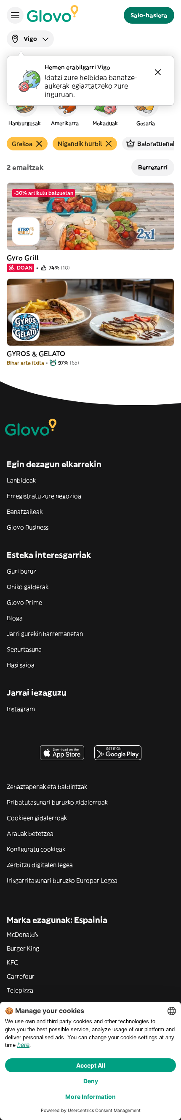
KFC (12, 962)
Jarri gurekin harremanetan (45, 634)
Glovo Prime (24, 602)
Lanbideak (21, 480)
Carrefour (21, 976)
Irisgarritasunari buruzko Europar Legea (62, 880)
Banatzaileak (25, 511)
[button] (24, 107)
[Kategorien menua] (15, 15)
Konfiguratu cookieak (36, 849)
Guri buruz (21, 571)
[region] (90, 107)
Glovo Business (27, 527)
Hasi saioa (21, 665)
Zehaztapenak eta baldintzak (47, 786)
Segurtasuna (24, 649)
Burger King (23, 948)
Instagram (21, 709)
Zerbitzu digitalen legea (40, 865)
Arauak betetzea (30, 833)
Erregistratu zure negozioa (44, 496)
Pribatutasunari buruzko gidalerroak (57, 802)
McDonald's (22, 934)
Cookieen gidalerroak (37, 818)
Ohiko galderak (27, 587)
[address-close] (157, 72)
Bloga (15, 618)
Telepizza (20, 990)
